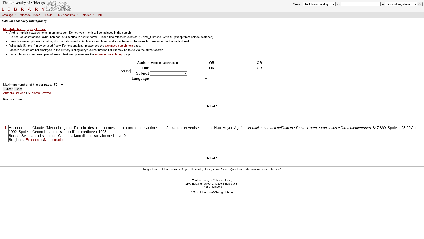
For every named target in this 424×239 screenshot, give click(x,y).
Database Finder (29, 15)
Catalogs (7, 15)
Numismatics (54, 140)
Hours (49, 15)
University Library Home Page (209, 169)
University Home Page (174, 169)
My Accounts (66, 15)
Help (99, 15)
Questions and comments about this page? (256, 169)
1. (5, 128)
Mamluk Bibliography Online (24, 29)
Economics (34, 140)
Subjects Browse (39, 92)
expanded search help (119, 45)
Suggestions (149, 169)
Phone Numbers (212, 186)
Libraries (85, 15)
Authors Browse (14, 92)
